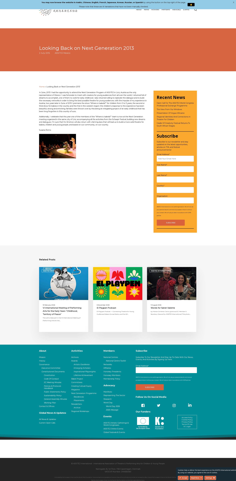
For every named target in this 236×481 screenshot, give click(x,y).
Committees (76, 382)
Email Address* (163, 154)
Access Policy (187, 417)
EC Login (187, 426)
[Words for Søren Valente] (171, 299)
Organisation (162, 196)
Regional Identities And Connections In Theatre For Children (173, 118)
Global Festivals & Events (114, 432)
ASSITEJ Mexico (62, 53)
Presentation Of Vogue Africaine (170, 113)
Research (107, 399)
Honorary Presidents (112, 371)
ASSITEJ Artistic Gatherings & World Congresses (116, 424)
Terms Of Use (187, 424)
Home (42, 87)
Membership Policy (111, 379)
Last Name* (162, 175)
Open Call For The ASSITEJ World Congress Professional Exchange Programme (175, 104)
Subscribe (141, 351)
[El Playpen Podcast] (117, 299)
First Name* (162, 165)
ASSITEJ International (161, 271)
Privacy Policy (187, 422)
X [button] (233, 2)
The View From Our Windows (169, 109)
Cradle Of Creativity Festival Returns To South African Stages (173, 124)
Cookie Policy (187, 420)
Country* (160, 186)
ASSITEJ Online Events (113, 429)
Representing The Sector (114, 395)
